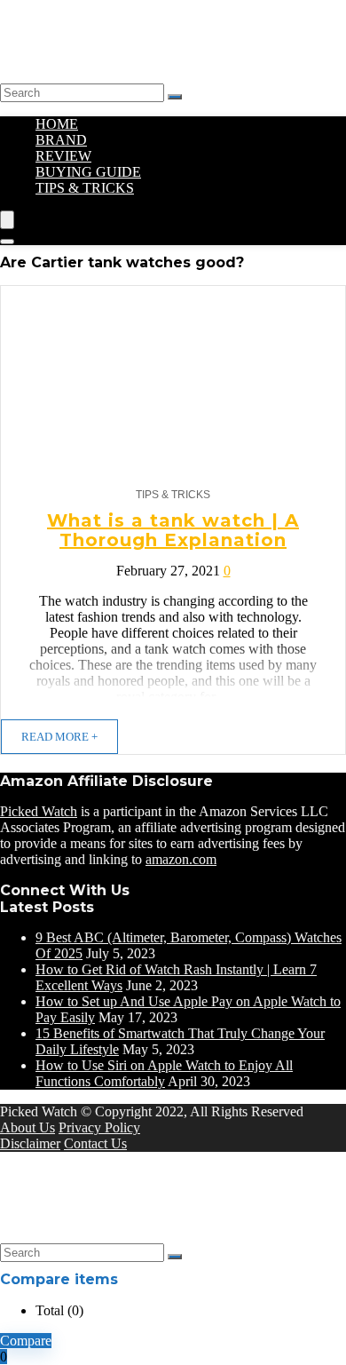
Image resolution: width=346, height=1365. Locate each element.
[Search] (175, 96)
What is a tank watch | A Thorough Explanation (173, 530)
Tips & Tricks (84, 187)
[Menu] (7, 219)
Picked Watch (38, 811)
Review (63, 155)
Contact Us (95, 1143)
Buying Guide (88, 171)
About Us (27, 1127)
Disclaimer (30, 1143)
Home (56, 123)
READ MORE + (59, 736)
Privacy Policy (99, 1127)
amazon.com (180, 859)
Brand (61, 139)
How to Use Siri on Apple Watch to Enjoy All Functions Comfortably (164, 1073)
